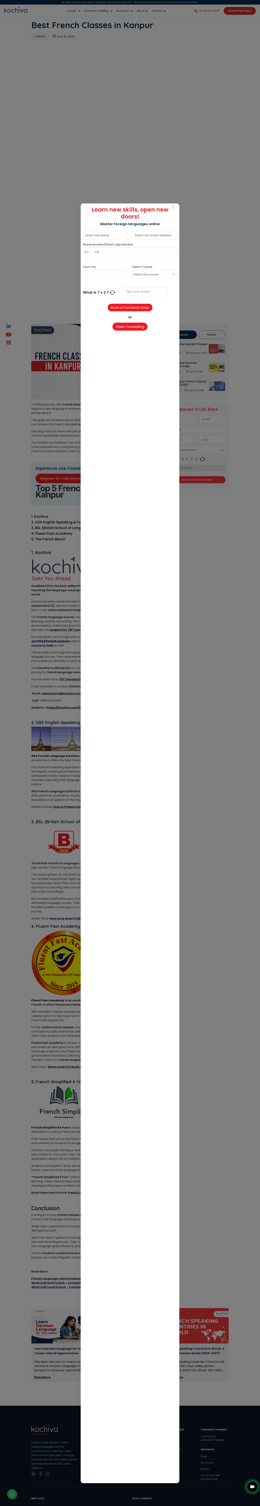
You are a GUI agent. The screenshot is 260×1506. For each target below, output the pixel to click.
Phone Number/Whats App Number (108, 245)
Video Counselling (130, 326)
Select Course (142, 267)
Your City (89, 267)
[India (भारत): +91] (87, 252)
